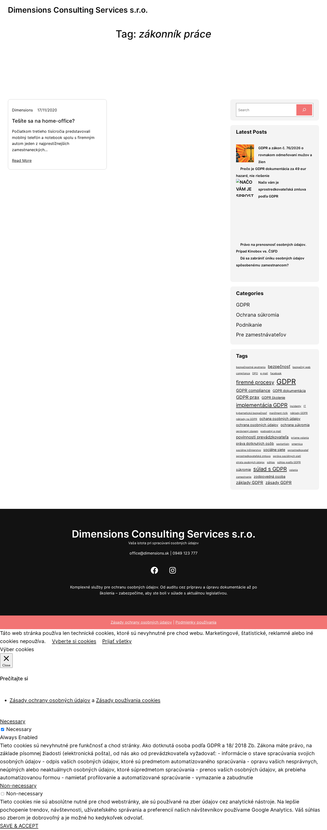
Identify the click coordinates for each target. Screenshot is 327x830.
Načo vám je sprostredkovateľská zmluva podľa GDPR (282, 189)
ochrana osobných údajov (257, 425)
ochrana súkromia (295, 425)
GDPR (243, 305)
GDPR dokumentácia (289, 391)
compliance (243, 373)
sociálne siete (274, 450)
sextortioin (282, 443)
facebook (276, 373)
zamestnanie (243, 476)
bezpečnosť (279, 366)
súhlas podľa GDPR (289, 462)
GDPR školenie (273, 398)
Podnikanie (249, 325)
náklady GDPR (299, 413)
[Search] (304, 109)
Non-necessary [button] (18, 786)
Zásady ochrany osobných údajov (141, 622)
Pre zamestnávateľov (261, 335)
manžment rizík (278, 413)
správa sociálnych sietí (287, 456)
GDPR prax (247, 397)
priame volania (300, 437)
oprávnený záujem (247, 431)
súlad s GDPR (270, 469)
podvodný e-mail (270, 431)
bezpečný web (301, 367)
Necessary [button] (12, 721)
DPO (255, 373)
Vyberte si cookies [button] (74, 641)
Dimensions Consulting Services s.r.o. (78, 10)
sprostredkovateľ (298, 450)
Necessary (19, 729)
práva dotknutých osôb (255, 443)
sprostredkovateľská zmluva (253, 456)
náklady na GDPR (246, 419)
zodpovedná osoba (269, 476)
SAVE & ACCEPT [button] (19, 826)
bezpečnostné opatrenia (250, 367)
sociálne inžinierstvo (248, 450)
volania (293, 470)
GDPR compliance (253, 390)
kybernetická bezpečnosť (251, 413)
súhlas (271, 462)
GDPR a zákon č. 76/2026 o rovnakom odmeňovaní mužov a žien (285, 155)
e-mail (264, 373)
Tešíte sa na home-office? (43, 121)
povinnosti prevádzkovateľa (262, 437)
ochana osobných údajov (279, 419)
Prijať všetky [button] (117, 641)
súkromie (243, 469)
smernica (297, 443)
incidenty (295, 406)
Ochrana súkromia (257, 315)
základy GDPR (249, 482)
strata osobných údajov (250, 462)
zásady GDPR (278, 482)
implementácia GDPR (262, 405)
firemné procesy (255, 382)
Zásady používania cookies (128, 700)
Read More (22, 160)
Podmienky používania (195, 622)
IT (305, 406)
